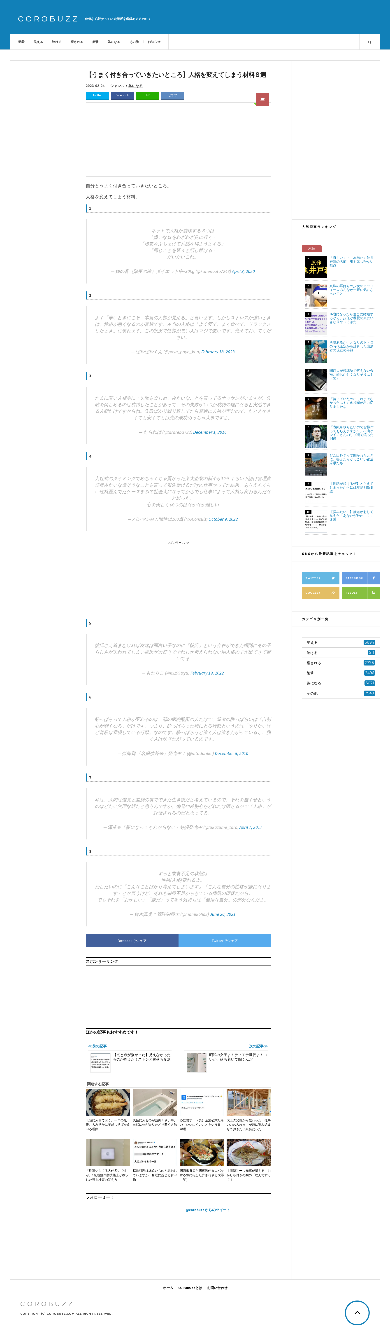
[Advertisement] (178, 142)
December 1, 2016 (210, 432)
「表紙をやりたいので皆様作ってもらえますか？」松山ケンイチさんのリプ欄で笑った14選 (352, 433)
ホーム (168, 1287)
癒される (77, 42)
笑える (38, 42)
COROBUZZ (48, 19)
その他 (134, 42)
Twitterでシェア (225, 940)
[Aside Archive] (262, 99)
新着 (21, 42)
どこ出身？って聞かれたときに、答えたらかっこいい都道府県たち (352, 459)
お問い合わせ (217, 1287)
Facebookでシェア (132, 940)
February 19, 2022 (207, 673)
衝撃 (95, 42)
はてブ (172, 95)
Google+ (312, 592)
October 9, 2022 (223, 519)
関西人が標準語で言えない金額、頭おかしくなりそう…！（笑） (352, 374)
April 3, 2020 (243, 271)
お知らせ (154, 42)
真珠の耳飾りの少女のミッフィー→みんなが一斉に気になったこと (352, 290)
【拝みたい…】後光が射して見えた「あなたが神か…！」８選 (351, 516)
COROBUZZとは (190, 1287)
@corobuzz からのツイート (208, 1209)
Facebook (122, 95)
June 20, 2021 (223, 914)
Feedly (352, 592)
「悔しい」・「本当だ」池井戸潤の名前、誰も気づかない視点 (352, 261)
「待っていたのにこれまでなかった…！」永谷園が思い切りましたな (352, 403)
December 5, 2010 (231, 753)
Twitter (97, 95)
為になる (114, 42)
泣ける (57, 42)
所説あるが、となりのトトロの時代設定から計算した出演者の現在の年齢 (352, 346)
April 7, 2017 (250, 827)
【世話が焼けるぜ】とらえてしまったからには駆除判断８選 (352, 487)
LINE (147, 95)
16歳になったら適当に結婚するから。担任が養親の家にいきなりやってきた (352, 318)
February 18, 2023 (218, 351)
